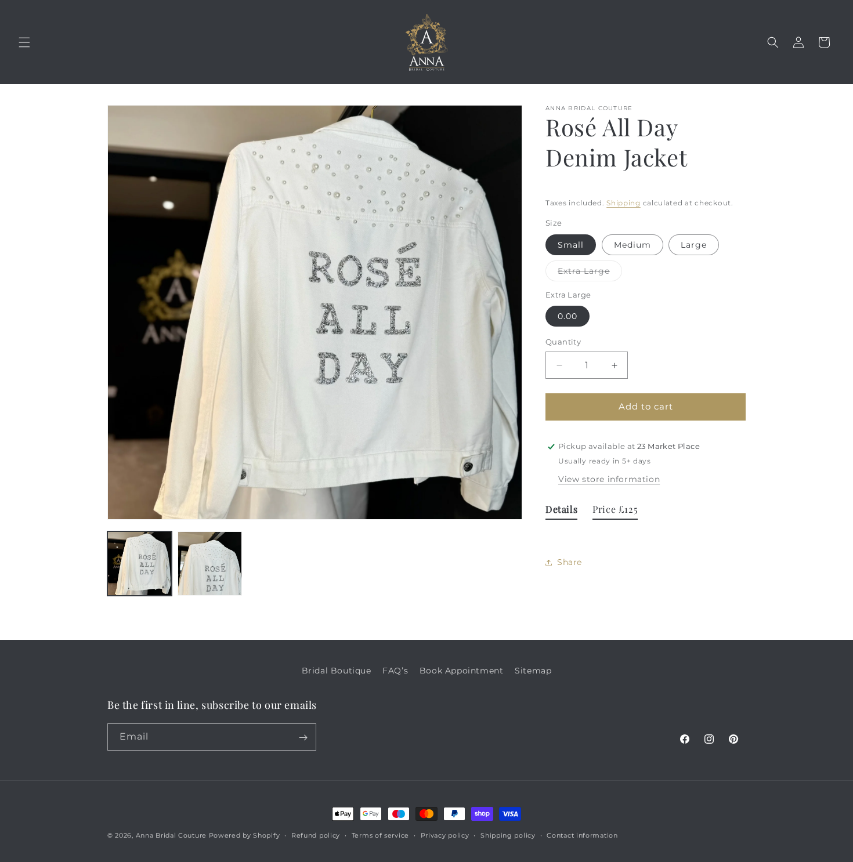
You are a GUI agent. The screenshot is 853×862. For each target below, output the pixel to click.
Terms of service (380, 835)
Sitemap (533, 670)
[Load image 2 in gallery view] (210, 563)
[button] (24, 42)
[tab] (561, 512)
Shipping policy (508, 835)
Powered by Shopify (244, 835)
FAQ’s (395, 670)
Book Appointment (462, 670)
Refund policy (315, 835)
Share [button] (569, 562)
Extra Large (590, 273)
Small (571, 245)
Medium (632, 245)
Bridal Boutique (336, 670)
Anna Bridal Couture (171, 835)
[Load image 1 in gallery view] (139, 563)
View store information (609, 479)
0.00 (567, 317)
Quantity (563, 342)
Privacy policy (445, 835)
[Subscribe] (303, 737)
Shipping (623, 202)
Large (694, 245)
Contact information (582, 835)
